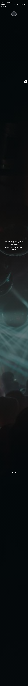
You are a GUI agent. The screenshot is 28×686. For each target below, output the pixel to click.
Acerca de (9, 2)
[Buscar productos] (26, 82)
